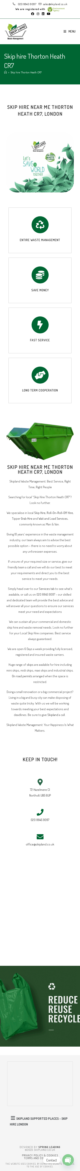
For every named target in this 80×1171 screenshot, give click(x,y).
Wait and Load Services (53, 518)
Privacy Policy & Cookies (40, 1155)
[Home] (5, 72)
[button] (40, 1121)
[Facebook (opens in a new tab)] (32, 14)
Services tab (47, 589)
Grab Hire (26, 518)
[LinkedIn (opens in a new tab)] (43, 14)
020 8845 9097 (26, 4)
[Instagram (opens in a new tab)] (38, 14)
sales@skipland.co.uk (55, 4)
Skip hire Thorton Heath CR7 (26, 72)
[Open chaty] (68, 1160)
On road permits (22, 676)
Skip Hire (39, 513)
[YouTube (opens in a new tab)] (48, 14)
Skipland (52, 715)
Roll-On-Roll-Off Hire (60, 513)
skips (30, 665)
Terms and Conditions (40, 1158)
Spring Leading (49, 1147)
